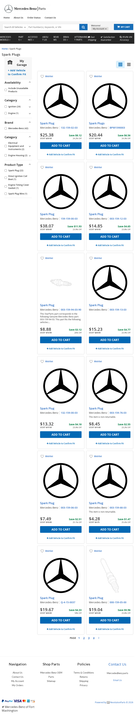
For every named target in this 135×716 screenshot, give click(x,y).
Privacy (84, 685)
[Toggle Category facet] (30, 100)
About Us (18, 17)
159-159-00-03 (69, 218)
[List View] (129, 64)
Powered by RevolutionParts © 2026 (114, 702)
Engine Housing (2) (17, 155)
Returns (84, 676)
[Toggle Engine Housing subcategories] (30, 155)
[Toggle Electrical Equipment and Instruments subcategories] (30, 146)
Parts (20, 38)
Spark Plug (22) (15, 170)
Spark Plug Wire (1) (17, 193)
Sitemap (51, 681)
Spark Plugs (97, 123)
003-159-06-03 (69, 507)
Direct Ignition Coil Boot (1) (17, 178)
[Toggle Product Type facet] (30, 165)
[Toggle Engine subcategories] (30, 113)
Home (7, 17)
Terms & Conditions (83, 672)
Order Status (34, 17)
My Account (99, 28)
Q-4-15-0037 (68, 602)
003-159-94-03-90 (71, 309)
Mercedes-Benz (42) (18, 128)
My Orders (17, 685)
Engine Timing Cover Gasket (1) (18, 186)
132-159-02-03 (69, 127)
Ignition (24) (14, 106)
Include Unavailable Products (18, 90)
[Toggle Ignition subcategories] (30, 107)
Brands (66, 38)
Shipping (83, 681)
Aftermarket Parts (81, 38)
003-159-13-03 (118, 309)
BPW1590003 (117, 127)
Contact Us (50, 17)
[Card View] (120, 64)
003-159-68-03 (118, 507)
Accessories (32, 38)
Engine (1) (13, 113)
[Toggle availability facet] (30, 82)
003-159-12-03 (118, 218)
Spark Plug (47, 123)
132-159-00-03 (69, 412)
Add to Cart (61, 146)
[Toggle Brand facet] (30, 123)
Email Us (117, 680)
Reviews (56, 38)
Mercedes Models (5, 38)
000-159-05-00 (118, 602)
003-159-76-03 (118, 412)
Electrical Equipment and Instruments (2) (16, 146)
